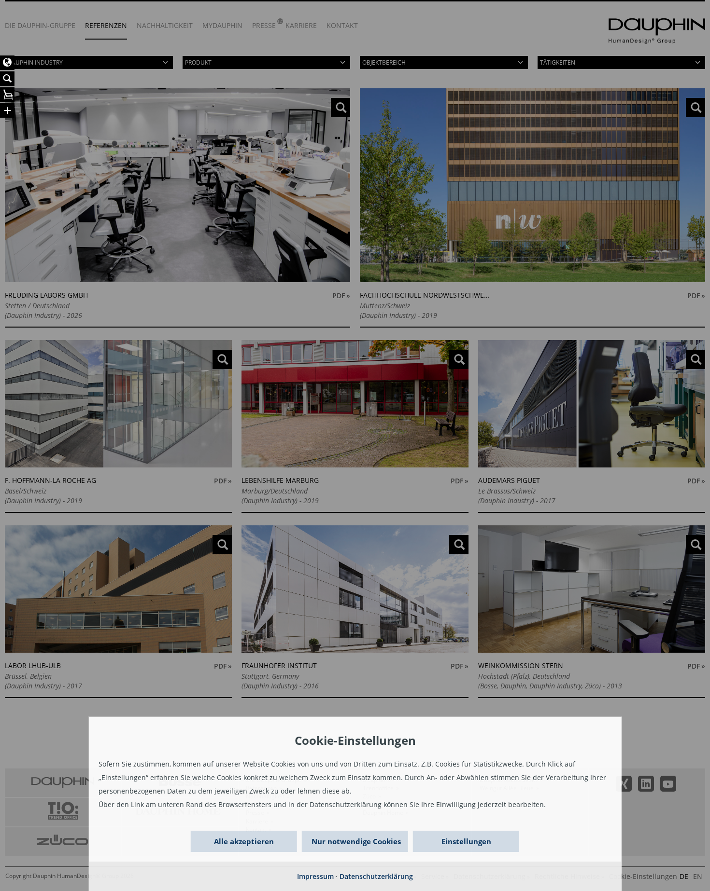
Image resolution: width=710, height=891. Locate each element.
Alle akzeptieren (244, 841)
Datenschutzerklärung (376, 876)
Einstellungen (466, 841)
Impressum (315, 876)
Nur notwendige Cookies (356, 841)
